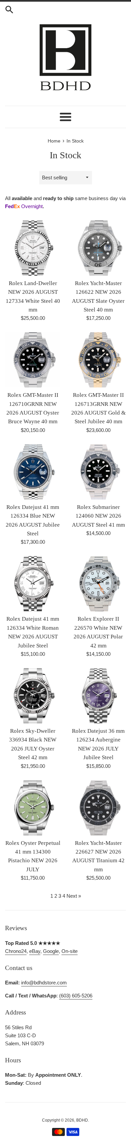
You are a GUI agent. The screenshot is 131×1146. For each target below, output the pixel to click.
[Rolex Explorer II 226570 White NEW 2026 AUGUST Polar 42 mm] (98, 583)
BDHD (82, 1120)
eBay (34, 951)
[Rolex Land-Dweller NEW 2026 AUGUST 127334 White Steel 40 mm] (32, 248)
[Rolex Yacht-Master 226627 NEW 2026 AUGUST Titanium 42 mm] (98, 807)
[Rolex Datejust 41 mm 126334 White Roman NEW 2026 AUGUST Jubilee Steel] (32, 583)
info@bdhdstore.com (44, 982)
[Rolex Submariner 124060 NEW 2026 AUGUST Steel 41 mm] (98, 472)
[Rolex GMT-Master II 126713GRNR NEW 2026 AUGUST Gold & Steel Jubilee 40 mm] (98, 359)
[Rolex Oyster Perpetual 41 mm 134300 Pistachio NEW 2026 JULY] (32, 807)
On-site (69, 951)
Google (51, 951)
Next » (74, 896)
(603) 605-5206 (75, 995)
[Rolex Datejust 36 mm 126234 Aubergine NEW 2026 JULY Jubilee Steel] (98, 695)
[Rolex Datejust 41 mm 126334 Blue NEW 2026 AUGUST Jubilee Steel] (32, 472)
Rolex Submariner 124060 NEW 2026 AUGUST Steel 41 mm (98, 516)
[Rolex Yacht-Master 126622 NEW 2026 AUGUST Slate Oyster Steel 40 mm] (98, 248)
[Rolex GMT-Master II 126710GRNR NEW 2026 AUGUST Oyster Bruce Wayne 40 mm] (32, 359)
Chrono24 (16, 951)
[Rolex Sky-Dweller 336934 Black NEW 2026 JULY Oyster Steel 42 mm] (32, 695)
